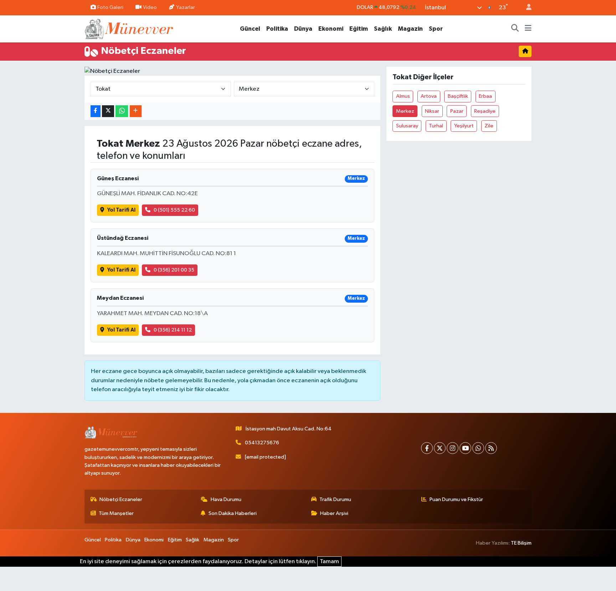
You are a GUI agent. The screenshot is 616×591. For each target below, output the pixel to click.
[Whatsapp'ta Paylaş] (121, 111)
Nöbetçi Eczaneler (120, 499)
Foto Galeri (110, 7)
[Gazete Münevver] (129, 28)
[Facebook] (427, 448)
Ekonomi (330, 29)
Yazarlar (185, 7)
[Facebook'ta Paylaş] (96, 111)
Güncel (250, 29)
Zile (488, 125)
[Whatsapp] (478, 448)
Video (150, 7)
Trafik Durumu (335, 499)
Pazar (456, 111)
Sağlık (383, 29)
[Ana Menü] (528, 29)
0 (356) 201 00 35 (174, 270)
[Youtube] (465, 448)
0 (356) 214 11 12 (173, 330)
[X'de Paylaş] (108, 111)
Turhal (436, 125)
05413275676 (262, 442)
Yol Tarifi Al (121, 210)
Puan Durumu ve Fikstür (456, 499)
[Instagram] (452, 448)
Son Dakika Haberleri (233, 513)
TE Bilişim (521, 543)
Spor (436, 29)
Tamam (329, 562)
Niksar (432, 111)
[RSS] (491, 448)
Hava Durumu (226, 499)
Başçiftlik (458, 96)
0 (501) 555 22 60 (174, 210)
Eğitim (358, 29)
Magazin (410, 29)
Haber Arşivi (334, 513)
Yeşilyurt (464, 125)
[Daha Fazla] (136, 111)
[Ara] (515, 29)
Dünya (303, 29)
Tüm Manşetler (116, 513)
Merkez (405, 111)
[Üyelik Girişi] (526, 7)
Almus (403, 96)
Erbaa (485, 96)
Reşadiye (485, 111)
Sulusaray (407, 125)
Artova (429, 96)
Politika (277, 29)
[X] (440, 448)
